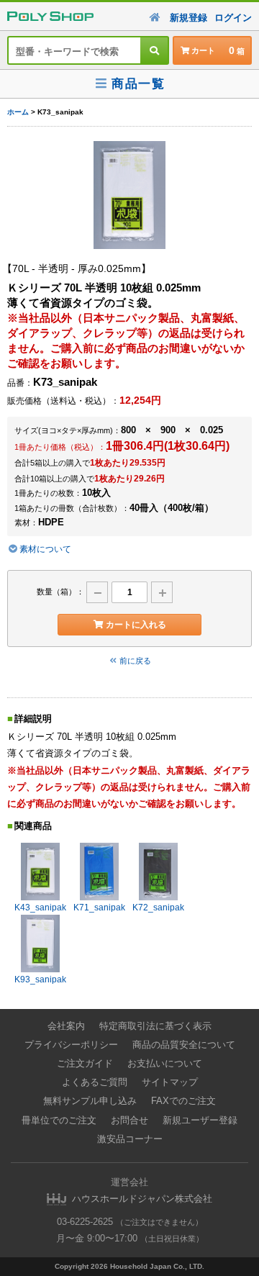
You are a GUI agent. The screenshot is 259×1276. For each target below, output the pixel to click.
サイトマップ (170, 1082)
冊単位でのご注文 (59, 1120)
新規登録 (188, 17)
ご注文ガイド (85, 1063)
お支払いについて (164, 1063)
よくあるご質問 (94, 1082)
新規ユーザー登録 (200, 1120)
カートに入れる (136, 625)
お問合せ (129, 1120)
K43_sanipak (40, 907)
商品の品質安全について (183, 1044)
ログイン (233, 17)
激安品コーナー (130, 1139)
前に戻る (135, 660)
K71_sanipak (99, 907)
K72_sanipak (158, 907)
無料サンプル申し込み (90, 1100)
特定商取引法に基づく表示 (155, 1026)
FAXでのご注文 (183, 1100)
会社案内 (66, 1026)
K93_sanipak (40, 979)
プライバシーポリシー (71, 1044)
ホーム (18, 112)
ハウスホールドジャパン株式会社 (142, 1198)
